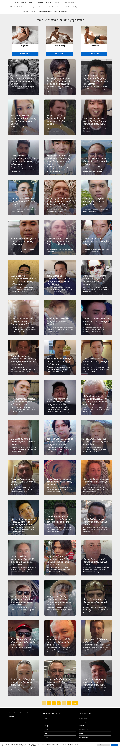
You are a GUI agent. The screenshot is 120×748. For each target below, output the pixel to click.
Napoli (46, 729)
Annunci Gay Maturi (84, 722)
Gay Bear (81, 733)
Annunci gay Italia (20, 2)
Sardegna (76, 7)
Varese (46, 733)
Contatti (11, 717)
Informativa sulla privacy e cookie (18, 713)
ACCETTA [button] (114, 745)
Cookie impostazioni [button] (103, 745)
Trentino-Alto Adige (44, 11)
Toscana (32, 11)
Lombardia (42, 7)
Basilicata (40, 2)
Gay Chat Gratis (83, 729)
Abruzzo (31, 2)
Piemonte (60, 7)
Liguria (34, 7)
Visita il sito (25, 54)
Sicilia (25, 11)
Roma (46, 722)
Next (74, 703)
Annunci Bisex (83, 718)
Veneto (63, 11)
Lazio (27, 7)
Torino (46, 737)
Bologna (46, 726)
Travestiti (81, 726)
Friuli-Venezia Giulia (16, 7)
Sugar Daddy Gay (84, 737)
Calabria (48, 2)
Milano (46, 718)
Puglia (68, 7)
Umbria (56, 11)
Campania (58, 2)
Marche (51, 7)
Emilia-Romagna (69, 2)
